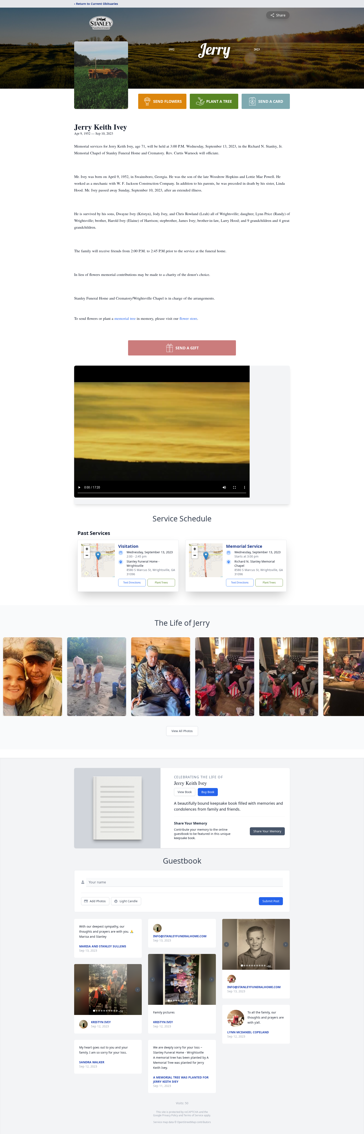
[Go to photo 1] (94, 1011)
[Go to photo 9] (114, 1011)
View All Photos (182, 731)
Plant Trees (161, 582)
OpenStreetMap (186, 1122)
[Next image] (137, 989)
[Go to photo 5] (104, 1011)
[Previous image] (78, 989)
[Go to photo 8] (111, 1011)
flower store (188, 318)
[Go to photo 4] (101, 1011)
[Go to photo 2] (96, 1011)
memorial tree (125, 318)
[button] (98, 556)
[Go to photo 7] (109, 1011)
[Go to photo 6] (106, 1011)
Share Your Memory (267, 831)
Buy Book (207, 792)
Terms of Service (193, 1115)
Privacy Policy (170, 1115)
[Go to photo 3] (99, 1011)
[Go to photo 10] (117, 1011)
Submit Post (270, 901)
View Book (185, 792)
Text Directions (132, 582)
